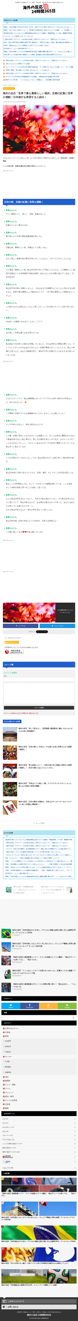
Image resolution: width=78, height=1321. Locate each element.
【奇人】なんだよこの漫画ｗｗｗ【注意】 (17, 63)
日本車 (7, 1104)
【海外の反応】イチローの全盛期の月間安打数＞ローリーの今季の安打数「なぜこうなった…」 (33, 852)
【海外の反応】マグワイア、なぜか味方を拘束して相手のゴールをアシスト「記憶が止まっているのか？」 (36, 39)
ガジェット (9, 1092)
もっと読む (40, 823)
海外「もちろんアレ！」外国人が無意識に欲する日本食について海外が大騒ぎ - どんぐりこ (32, 858)
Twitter (10, 1007)
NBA (7, 1077)
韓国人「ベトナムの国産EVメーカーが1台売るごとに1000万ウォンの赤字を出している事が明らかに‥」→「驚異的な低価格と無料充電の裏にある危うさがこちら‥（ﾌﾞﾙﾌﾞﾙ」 (39, 861)
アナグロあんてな (8, 1139)
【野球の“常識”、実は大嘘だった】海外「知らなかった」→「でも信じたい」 (28, 70)
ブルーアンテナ (7, 1135)
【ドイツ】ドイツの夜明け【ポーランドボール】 (18, 36)
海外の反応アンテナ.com (11, 1152)
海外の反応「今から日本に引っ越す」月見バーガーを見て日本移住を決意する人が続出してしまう (34, 1263)
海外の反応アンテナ (9, 1148)
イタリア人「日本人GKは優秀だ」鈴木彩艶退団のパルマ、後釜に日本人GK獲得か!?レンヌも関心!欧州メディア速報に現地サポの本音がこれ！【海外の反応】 (39, 849)
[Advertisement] (17, 185)
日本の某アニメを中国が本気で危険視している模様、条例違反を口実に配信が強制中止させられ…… (33, 54)
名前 (5, 676)
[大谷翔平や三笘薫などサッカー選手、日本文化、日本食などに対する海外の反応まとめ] (39, 12)
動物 (7, 1108)
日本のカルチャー (12, 642)
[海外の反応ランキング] (14, 653)
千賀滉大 (8, 1052)
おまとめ (5, 1131)
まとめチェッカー (8, 1127)
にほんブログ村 (7, 1168)
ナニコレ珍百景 (11, 1100)
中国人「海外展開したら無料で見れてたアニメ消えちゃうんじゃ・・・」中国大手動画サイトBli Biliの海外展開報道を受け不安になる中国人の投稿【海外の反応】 (39, 864)
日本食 (7, 1032)
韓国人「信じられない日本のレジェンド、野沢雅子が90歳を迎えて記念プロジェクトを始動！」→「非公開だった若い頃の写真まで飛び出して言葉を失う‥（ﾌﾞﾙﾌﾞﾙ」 (38, 30)
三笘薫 (7, 1061)
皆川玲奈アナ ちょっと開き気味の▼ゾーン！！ (18, 48)
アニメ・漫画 (10, 1085)
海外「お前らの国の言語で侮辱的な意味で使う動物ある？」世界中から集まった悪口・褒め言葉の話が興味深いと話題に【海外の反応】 (38, 42)
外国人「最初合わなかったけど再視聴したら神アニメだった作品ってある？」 (27, 45)
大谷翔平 (8, 1041)
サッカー (8, 1057)
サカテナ (5, 1123)
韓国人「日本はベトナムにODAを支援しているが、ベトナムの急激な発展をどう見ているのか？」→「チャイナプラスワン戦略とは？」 (39, 867)
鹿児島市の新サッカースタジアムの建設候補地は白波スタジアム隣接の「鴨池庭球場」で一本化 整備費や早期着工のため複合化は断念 (38, 33)
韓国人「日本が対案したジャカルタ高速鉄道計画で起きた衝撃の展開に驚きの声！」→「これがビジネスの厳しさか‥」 (38, 51)
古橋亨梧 (8, 1072)
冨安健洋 (8, 1067)
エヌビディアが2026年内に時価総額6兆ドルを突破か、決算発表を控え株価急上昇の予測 (32, 76)
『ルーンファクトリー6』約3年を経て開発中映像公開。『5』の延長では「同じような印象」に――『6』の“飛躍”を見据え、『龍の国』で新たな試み (40, 67)
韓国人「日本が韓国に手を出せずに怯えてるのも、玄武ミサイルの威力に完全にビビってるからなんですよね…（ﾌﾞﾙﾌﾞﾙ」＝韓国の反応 (38, 27)
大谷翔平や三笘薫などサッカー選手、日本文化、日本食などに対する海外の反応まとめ (39, 1312)
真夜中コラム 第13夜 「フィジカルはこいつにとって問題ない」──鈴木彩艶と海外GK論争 (32, 80)
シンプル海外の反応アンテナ (12, 1144)
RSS (48, 1007)
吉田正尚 (8, 1046)
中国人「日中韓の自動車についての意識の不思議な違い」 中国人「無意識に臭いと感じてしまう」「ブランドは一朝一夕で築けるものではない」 (39, 870)
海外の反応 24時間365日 (39, 1315)
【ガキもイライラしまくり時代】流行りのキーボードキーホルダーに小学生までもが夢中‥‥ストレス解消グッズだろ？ (39, 855)
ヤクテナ (5, 1119)
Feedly (67, 1007)
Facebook (29, 1007)
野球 (7, 1036)
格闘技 (7, 1081)
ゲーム (7, 1089)
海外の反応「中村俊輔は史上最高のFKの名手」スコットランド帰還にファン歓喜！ (29, 1285)
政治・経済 (9, 1096)
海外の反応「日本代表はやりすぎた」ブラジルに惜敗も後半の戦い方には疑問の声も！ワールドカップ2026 (38, 1241)
